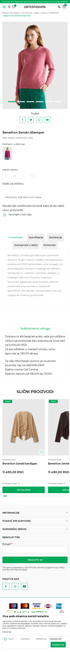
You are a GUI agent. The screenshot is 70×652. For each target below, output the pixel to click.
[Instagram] (15, 586)
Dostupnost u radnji (26, 245)
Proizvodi (27, 13)
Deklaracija (55, 237)
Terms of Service (14, 569)
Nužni (11, 639)
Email (6, 544)
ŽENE (36, 13)
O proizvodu (15, 237)
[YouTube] (24, 586)
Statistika (25, 639)
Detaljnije (23, 490)
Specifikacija (35, 237)
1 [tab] (12, 101)
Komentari (49, 245)
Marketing (41, 639)
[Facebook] (22, 120)
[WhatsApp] (39, 120)
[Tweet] (31, 120)
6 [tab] (58, 101)
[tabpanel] (35, 65)
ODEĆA (44, 13)
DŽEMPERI (54, 13)
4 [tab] (39, 101)
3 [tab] (30, 101)
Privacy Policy (58, 567)
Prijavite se (35, 560)
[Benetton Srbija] (35, 6)
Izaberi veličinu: (10, 170)
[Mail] (47, 120)
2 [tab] (21, 101)
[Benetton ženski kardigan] (23, 427)
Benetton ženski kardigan (19, 463)
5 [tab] (49, 101)
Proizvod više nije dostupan (23, 197)
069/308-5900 (35, 365)
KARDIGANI (8, 459)
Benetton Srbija (11, 13)
